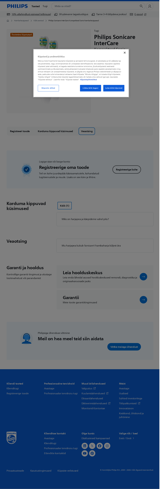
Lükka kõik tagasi (90, 88)
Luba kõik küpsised (113, 88)
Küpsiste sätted (48, 88)
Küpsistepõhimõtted (88, 79)
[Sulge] (124, 52)
